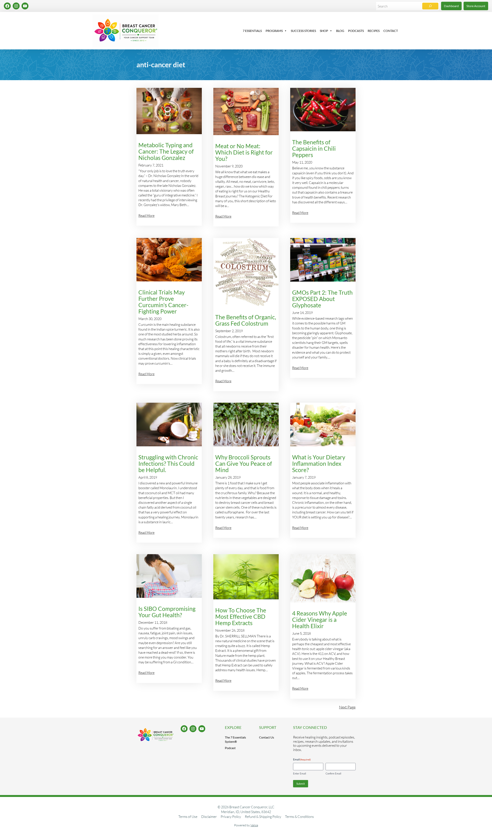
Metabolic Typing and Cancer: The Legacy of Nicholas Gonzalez (166, 151)
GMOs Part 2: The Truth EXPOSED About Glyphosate (322, 298)
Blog (340, 30)
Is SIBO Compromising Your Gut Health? (166, 611)
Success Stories (303, 30)
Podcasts (356, 30)
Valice (254, 825)
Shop (324, 30)
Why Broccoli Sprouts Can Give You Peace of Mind (243, 463)
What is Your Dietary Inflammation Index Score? (318, 463)
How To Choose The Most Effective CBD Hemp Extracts (240, 616)
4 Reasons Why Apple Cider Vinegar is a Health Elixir (319, 619)
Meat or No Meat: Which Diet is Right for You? (244, 152)
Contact (390, 30)
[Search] (430, 6)
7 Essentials (252, 30)
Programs (274, 30)
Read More (146, 215)
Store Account (475, 6)
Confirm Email (333, 773)
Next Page (347, 707)
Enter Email (299, 773)
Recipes (374, 30)
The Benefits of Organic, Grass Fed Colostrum (245, 320)
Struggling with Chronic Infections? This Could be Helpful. (168, 463)
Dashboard (451, 6)
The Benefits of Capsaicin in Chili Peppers (314, 148)
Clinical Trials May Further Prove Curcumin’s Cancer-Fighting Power (163, 301)
